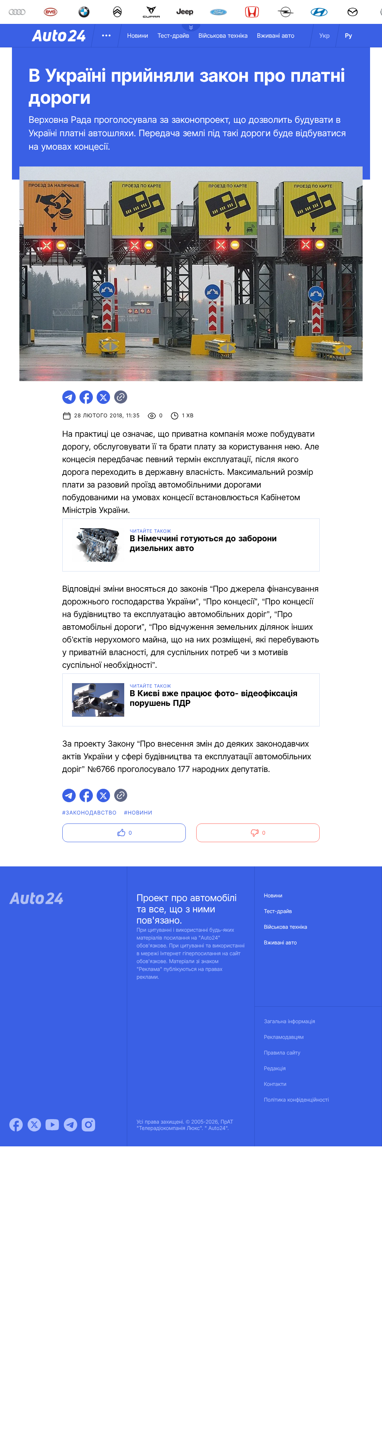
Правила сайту (282, 1053)
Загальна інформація (289, 1021)
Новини (137, 35)
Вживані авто (275, 35)
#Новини (138, 813)
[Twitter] (34, 1124)
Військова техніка (223, 35)
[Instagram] (88, 1124)
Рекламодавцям (284, 1037)
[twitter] (103, 397)
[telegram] (69, 397)
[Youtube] (52, 1124)
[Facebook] (16, 1124)
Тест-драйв (173, 35)
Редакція (275, 1068)
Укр (324, 35)
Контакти (275, 1084)
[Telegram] (70, 1124)
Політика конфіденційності (296, 1100)
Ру (348, 35)
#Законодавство (89, 813)
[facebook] (86, 397)
